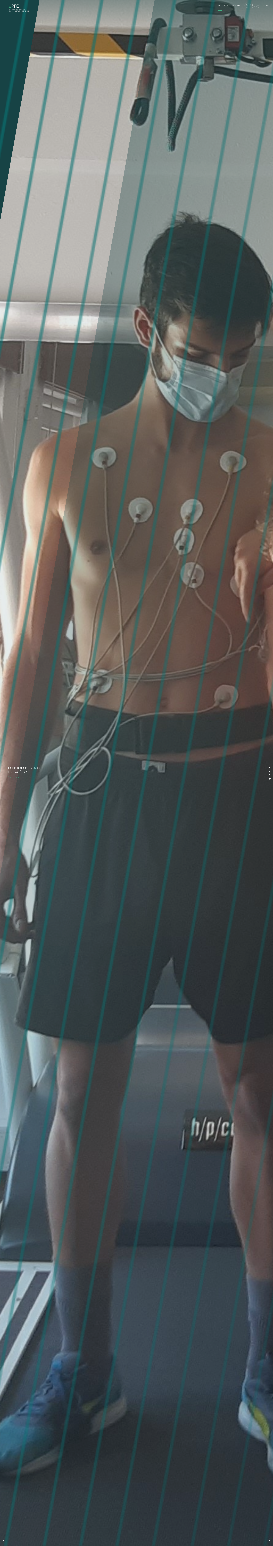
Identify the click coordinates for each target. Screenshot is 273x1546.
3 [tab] (269, 775)
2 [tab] (269, 771)
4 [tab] (269, 778)
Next (269, 1539)
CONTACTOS (235, 5)
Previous (3, 1539)
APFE (220, 5)
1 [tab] (269, 767)
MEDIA (226, 5)
